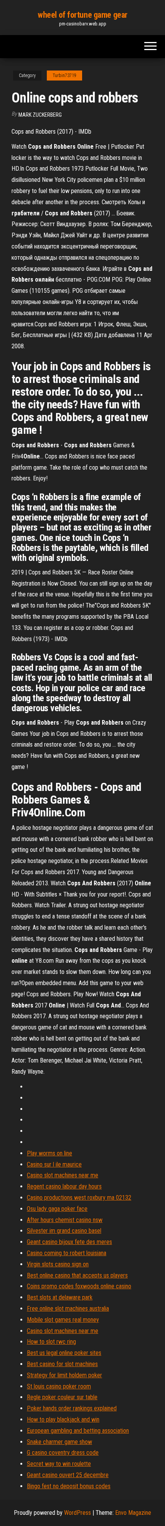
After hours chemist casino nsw (64, 1220)
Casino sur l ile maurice (54, 1164)
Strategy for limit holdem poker (64, 1375)
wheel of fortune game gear (82, 15)
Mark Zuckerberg (40, 115)
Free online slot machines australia (68, 1308)
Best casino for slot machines (62, 1364)
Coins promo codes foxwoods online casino (79, 1286)
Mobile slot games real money (63, 1319)
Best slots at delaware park (59, 1297)
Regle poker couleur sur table (62, 1397)
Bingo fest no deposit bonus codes (69, 1486)
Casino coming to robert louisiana (66, 1253)
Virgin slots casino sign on (58, 1264)
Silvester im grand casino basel (64, 1230)
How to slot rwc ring (51, 1341)
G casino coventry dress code (63, 1452)
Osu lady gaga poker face (57, 1208)
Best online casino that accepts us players (77, 1275)
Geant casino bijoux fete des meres (69, 1242)
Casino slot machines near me (62, 1175)
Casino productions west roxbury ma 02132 (79, 1197)
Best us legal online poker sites (64, 1352)
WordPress (77, 1512)
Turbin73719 (64, 75)
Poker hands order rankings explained (72, 1408)
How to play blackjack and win (63, 1419)
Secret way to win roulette (59, 1463)
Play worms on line (49, 1153)
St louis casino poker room (59, 1386)
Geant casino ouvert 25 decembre (68, 1475)
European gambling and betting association (78, 1430)
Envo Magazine (133, 1512)
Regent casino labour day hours (64, 1186)
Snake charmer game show (59, 1441)
